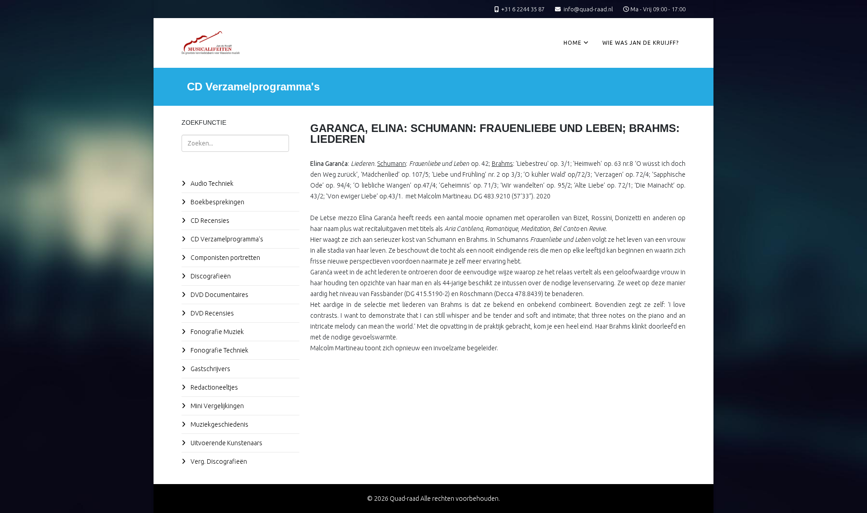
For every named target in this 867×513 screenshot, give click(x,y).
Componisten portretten (224, 257)
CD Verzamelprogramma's (226, 239)
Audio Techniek (211, 183)
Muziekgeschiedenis (218, 424)
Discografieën (210, 276)
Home (573, 43)
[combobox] (235, 143)
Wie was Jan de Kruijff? (640, 43)
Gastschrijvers (209, 368)
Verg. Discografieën (218, 461)
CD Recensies (209, 220)
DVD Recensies (211, 313)
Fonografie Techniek (218, 350)
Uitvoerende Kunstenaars (225, 443)
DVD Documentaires (218, 294)
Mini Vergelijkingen (216, 405)
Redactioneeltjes (213, 387)
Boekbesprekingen (216, 202)
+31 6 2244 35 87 (523, 9)
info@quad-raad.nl (588, 9)
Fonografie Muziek (216, 331)
